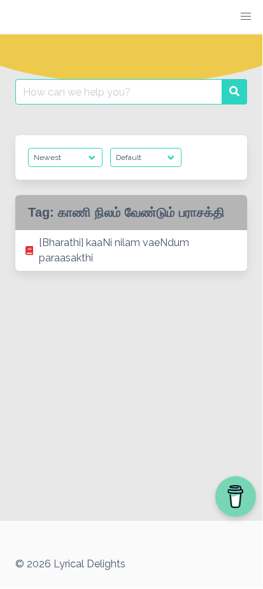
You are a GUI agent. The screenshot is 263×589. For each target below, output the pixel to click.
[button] (245, 16)
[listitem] (131, 250)
